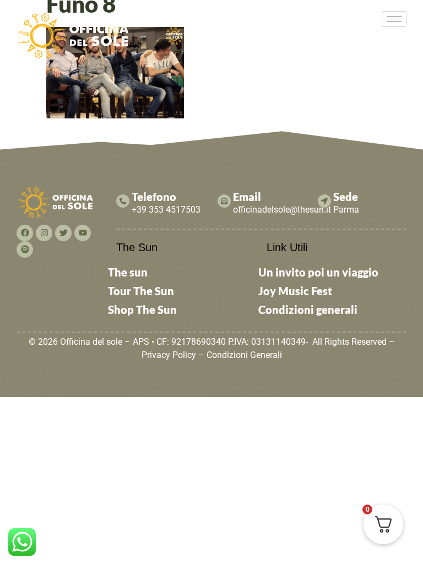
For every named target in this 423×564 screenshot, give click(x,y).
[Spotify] (25, 249)
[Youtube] (82, 233)
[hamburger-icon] (394, 19)
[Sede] (324, 201)
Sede (345, 196)
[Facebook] (25, 233)
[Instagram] (44, 233)
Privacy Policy (169, 355)
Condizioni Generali (244, 355)
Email (247, 196)
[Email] (224, 201)
